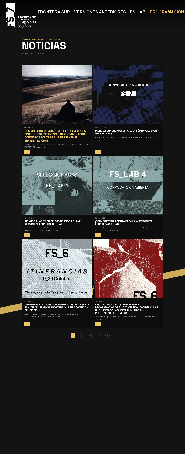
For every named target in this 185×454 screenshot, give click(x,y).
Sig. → (111, 336)
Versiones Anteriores (100, 12)
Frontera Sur (54, 12)
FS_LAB (137, 12)
